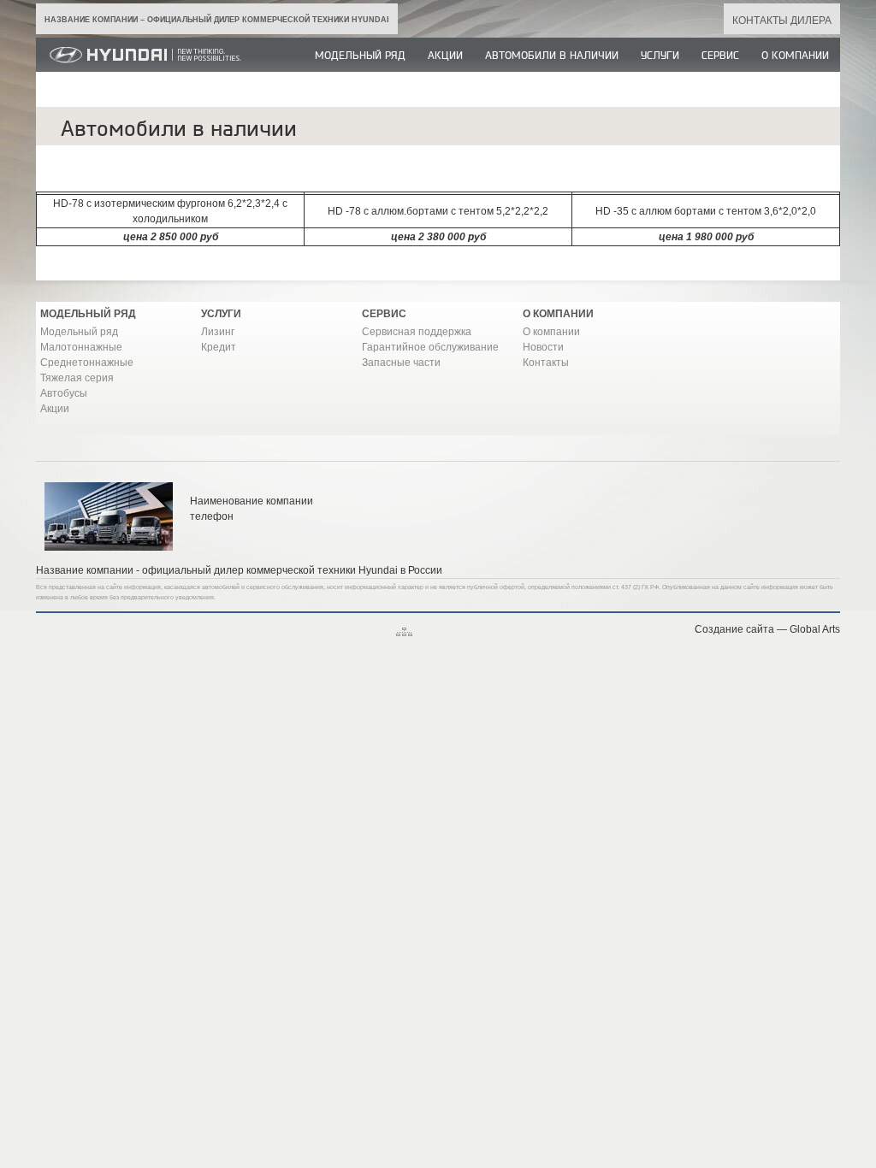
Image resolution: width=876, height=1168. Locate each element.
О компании (795, 55)
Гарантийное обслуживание (430, 347)
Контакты (546, 363)
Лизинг (217, 332)
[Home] (141, 68)
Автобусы (63, 393)
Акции (445, 55)
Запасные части (401, 363)
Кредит (218, 347)
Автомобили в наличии (552, 55)
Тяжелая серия (77, 378)
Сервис (720, 55)
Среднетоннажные (86, 363)
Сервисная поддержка (416, 332)
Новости (543, 347)
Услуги (660, 55)
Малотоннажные (81, 347)
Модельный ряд (360, 55)
